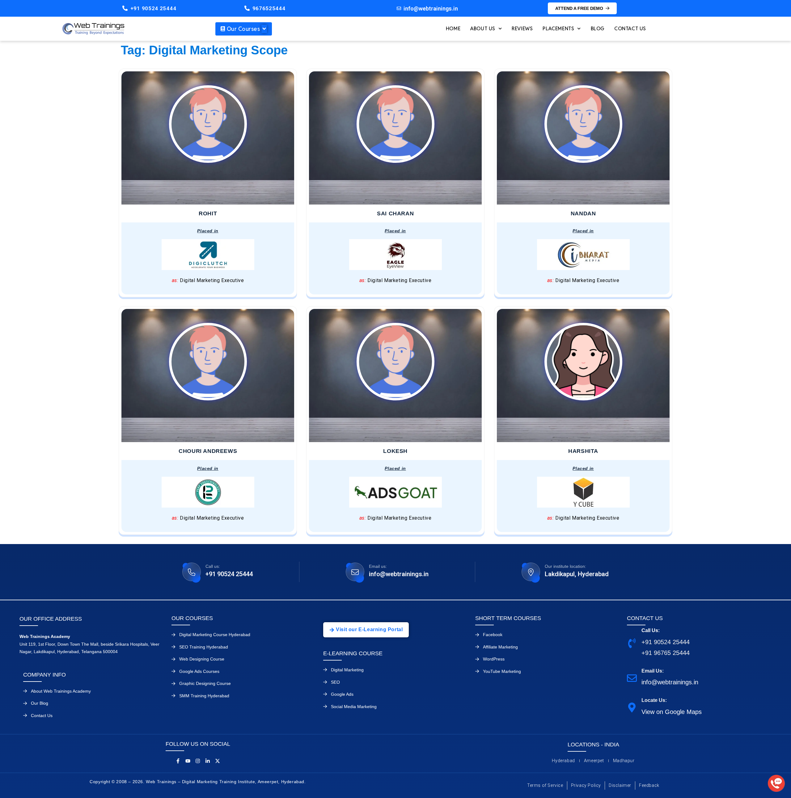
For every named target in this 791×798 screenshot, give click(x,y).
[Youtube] (188, 761)
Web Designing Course (201, 659)
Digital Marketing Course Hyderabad (214, 634)
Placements (558, 28)
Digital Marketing (347, 669)
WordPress (494, 659)
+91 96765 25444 (665, 652)
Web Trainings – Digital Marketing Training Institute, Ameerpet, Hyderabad (225, 781)
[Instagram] (198, 761)
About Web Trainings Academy (61, 691)
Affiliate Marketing (500, 646)
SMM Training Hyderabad (204, 695)
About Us (482, 28)
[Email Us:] (632, 677)
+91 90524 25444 (153, 8)
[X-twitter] (217, 761)
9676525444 (269, 8)
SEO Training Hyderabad (203, 646)
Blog (597, 28)
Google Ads (342, 694)
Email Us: (652, 670)
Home (453, 28)
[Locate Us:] (632, 707)
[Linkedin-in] (208, 761)
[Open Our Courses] (264, 29)
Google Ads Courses (199, 671)
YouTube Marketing (502, 671)
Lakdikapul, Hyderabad (577, 574)
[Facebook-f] (178, 761)
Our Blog (39, 703)
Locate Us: (654, 700)
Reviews (522, 28)
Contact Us (630, 28)
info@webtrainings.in (399, 574)
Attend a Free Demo (579, 8)
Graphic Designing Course (205, 683)
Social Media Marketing (354, 706)
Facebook (492, 634)
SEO (335, 682)
